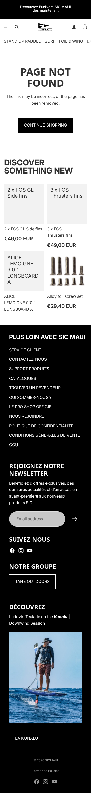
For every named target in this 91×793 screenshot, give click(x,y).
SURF (50, 41)
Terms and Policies (45, 771)
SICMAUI (51, 760)
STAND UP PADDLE (22, 41)
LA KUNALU (26, 738)
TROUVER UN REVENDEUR (35, 387)
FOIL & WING (71, 41)
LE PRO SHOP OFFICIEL (31, 406)
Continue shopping (45, 125)
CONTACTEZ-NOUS (28, 359)
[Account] (73, 26)
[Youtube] (30, 551)
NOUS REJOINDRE (26, 416)
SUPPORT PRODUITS (29, 368)
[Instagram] (21, 551)
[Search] (16, 26)
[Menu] (6, 27)
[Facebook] (12, 551)
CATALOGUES (22, 378)
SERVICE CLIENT (25, 349)
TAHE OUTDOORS (32, 581)
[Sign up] (74, 519)
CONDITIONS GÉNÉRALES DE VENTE (44, 435)
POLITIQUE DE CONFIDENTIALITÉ (41, 425)
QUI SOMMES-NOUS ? (30, 397)
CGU (13, 444)
